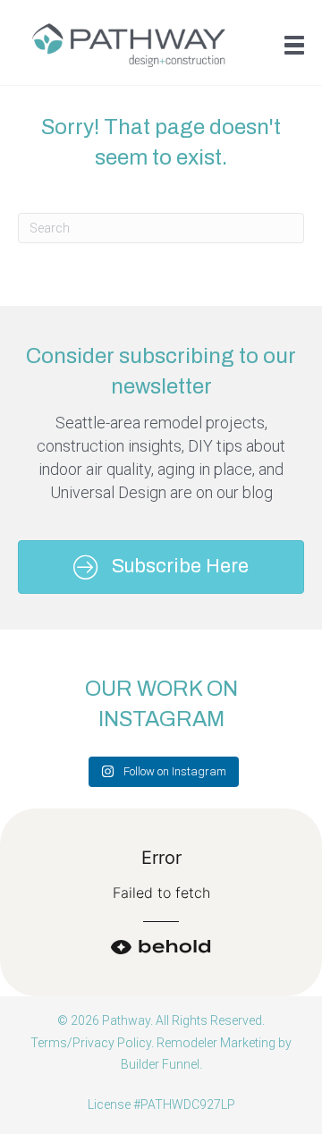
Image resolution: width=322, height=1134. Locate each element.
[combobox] (161, 228)
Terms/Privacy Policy (90, 1043)
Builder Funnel (160, 1064)
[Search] (277, 228)
